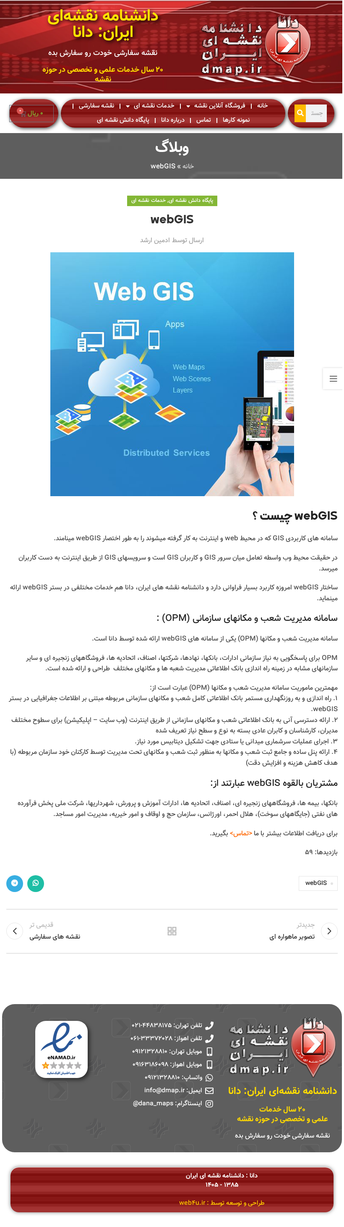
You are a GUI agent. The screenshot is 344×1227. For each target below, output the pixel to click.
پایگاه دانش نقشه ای (123, 120)
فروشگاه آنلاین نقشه (219, 106)
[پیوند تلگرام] (14, 883)
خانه (262, 106)
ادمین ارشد (155, 240)
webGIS (316, 883)
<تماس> (241, 834)
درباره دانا (173, 120)
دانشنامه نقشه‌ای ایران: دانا (103, 25)
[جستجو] (300, 113)
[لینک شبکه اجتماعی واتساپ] (35, 883)
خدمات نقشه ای (154, 106)
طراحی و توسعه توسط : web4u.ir (222, 1203)
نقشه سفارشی (96, 106)
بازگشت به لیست (172, 931)
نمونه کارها (236, 120)
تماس (203, 120)
